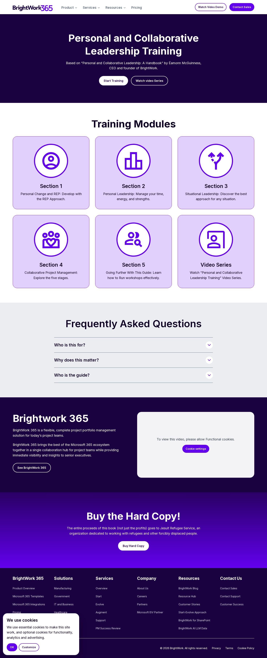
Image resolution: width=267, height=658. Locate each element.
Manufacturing (62, 588)
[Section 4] (51, 251)
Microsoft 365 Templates (28, 596)
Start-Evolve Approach (193, 612)
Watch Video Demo (210, 7)
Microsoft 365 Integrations (29, 604)
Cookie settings (196, 448)
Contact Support (230, 596)
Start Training (113, 81)
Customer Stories (189, 604)
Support (101, 620)
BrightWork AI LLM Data (193, 628)
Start (99, 596)
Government (62, 596)
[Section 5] (133, 251)
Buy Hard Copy (133, 546)
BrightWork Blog (188, 588)
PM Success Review (108, 628)
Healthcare (60, 612)
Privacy (216, 648)
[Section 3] (216, 173)
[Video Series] (216, 251)
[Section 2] (133, 173)
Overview (102, 588)
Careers (142, 596)
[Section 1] (51, 173)
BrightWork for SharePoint (194, 620)
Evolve (100, 604)
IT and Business (64, 604)
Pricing (136, 7)
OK (12, 647)
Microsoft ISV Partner (150, 612)
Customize (29, 647)
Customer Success (232, 604)
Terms (229, 648)
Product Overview (24, 588)
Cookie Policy (246, 648)
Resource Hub (187, 596)
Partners (142, 604)
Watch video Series (149, 81)
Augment (101, 612)
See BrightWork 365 (31, 468)
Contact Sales (242, 7)
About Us (142, 588)
